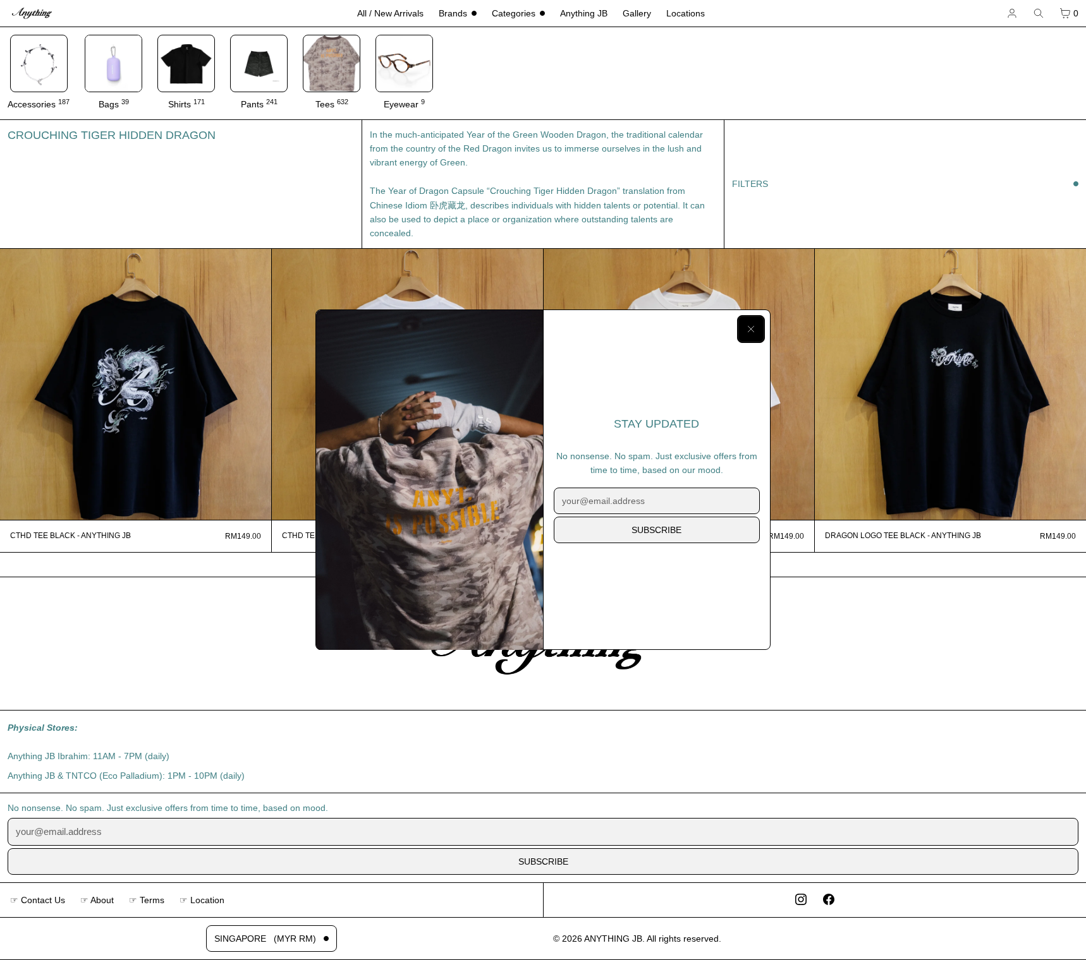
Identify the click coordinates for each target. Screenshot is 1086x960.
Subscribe (656, 530)
